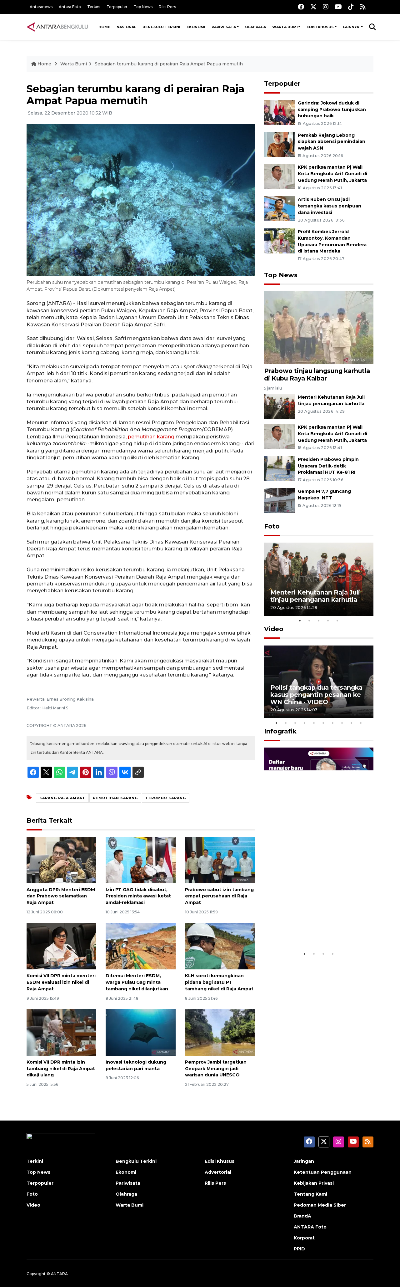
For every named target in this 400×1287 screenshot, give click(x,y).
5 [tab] (337, 620)
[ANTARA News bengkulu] (58, 27)
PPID (299, 1249)
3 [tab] (319, 620)
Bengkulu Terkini (161, 27)
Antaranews (41, 6)
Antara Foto (70, 6)
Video (273, 629)
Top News (143, 6)
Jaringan (304, 1161)
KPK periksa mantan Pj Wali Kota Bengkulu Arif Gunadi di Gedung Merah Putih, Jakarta (332, 173)
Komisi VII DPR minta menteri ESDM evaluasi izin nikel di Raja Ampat (61, 982)
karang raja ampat (62, 798)
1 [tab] (300, 620)
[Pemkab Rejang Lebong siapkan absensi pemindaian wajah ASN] (279, 144)
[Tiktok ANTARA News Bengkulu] (351, 7)
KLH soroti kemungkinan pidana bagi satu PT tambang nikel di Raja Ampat (219, 982)
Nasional (126, 27)
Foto (272, 526)
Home (104, 27)
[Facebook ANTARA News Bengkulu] (301, 7)
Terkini (93, 6)
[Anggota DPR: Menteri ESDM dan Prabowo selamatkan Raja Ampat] (61, 859)
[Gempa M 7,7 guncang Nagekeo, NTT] (279, 500)
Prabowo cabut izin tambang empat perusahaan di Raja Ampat (219, 896)
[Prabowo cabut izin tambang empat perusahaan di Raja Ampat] (220, 859)
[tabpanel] (318, 579)
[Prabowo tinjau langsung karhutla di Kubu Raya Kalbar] (318, 327)
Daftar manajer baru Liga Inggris (309, 928)
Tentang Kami (310, 1194)
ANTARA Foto (310, 1227)
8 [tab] (342, 723)
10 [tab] (361, 723)
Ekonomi (196, 27)
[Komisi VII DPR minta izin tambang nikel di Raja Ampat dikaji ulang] (61, 1032)
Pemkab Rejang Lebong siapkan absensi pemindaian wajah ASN (331, 141)
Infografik (280, 731)
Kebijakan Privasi (314, 1183)
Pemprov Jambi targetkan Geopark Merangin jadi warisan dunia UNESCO (216, 1068)
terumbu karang (165, 798)
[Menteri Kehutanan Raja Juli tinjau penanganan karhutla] (279, 406)
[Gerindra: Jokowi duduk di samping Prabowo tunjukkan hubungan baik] (279, 112)
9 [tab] (351, 723)
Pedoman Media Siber (320, 1205)
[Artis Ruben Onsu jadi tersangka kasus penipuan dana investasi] (279, 208)
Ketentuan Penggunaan (323, 1172)
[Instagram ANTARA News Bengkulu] (325, 7)
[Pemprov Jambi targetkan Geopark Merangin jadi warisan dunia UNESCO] (220, 1032)
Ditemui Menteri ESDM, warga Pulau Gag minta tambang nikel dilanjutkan (137, 982)
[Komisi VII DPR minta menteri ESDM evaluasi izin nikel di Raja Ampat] (61, 946)
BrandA (302, 1216)
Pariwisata (224, 27)
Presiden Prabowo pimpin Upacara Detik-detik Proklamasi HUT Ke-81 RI (328, 466)
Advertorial (218, 1172)
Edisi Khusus (320, 27)
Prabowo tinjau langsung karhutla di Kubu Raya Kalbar (317, 374)
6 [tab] (323, 723)
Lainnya (351, 27)
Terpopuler (117, 6)
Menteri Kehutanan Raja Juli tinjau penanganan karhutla (315, 596)
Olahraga (255, 27)
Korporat (304, 1238)
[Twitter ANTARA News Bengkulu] (313, 7)
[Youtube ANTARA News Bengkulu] (338, 7)
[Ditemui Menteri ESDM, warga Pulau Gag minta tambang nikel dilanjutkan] (140, 946)
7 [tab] (333, 723)
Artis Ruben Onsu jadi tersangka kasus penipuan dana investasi (329, 206)
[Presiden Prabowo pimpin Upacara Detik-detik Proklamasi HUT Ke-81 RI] (279, 468)
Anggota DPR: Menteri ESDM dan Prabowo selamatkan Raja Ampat (61, 896)
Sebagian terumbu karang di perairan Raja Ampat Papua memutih (169, 64)
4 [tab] (328, 620)
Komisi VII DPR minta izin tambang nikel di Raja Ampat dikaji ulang (61, 1068)
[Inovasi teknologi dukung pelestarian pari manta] (140, 1032)
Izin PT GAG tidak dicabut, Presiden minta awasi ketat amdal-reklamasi (138, 896)
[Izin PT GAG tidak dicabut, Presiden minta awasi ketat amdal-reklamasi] (140, 859)
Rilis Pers (167, 6)
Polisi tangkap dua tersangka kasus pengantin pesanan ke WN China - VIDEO (316, 695)
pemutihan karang (151, 437)
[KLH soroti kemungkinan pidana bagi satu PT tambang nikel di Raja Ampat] (220, 946)
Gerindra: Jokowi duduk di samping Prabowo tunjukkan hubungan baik (332, 109)
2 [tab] (309, 620)
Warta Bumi (285, 27)
